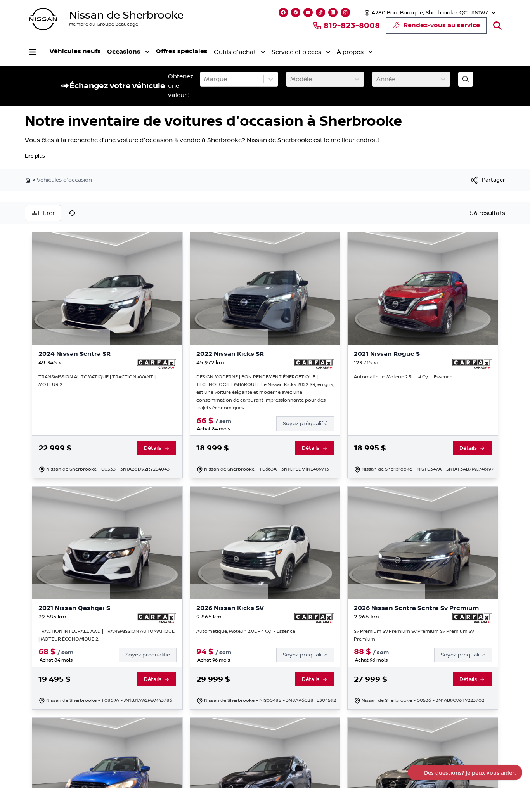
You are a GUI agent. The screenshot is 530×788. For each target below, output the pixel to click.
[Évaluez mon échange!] (465, 79)
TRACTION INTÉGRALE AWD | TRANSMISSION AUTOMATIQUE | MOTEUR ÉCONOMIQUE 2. (106, 635)
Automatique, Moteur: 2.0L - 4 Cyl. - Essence (245, 631)
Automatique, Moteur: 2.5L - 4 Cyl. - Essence (403, 377)
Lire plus (35, 156)
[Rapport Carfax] (156, 364)
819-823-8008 (352, 25)
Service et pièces (296, 51)
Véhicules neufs (75, 51)
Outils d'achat (235, 51)
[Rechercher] (497, 25)
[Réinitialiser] (72, 213)
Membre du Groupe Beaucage (103, 24)
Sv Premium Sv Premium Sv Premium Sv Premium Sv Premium (414, 635)
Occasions (123, 51)
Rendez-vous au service (442, 25)
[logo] (43, 19)
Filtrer (46, 213)
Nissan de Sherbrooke (126, 15)
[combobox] (205, 79)
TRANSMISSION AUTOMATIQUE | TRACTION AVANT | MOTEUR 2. (97, 381)
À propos (350, 51)
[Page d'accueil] (29, 180)
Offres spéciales (182, 51)
